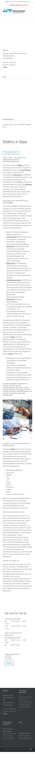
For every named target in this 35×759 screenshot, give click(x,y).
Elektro (13, 337)
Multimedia (17, 175)
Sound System (25, 170)
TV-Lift (19, 182)
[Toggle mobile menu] (31, 10)
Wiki (31, 749)
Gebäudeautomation (10, 160)
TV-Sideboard (27, 184)
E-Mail (5, 67)
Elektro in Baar (15, 142)
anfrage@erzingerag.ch (24, 1)
